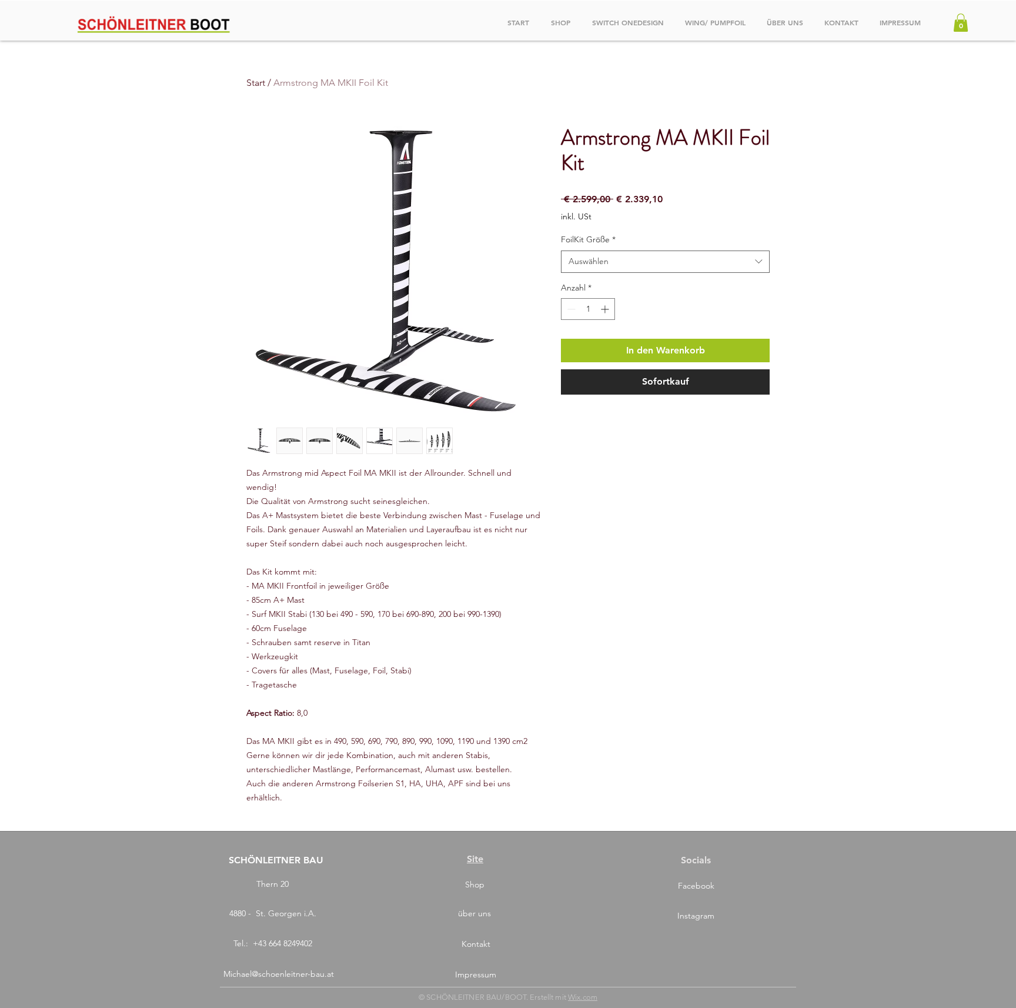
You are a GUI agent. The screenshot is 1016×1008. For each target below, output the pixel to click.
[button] (960, 23)
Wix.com (582, 997)
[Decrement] (570, 309)
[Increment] (606, 309)
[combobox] (665, 262)
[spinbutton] (588, 309)
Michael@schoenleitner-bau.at (278, 974)
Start (255, 82)
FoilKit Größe (588, 239)
